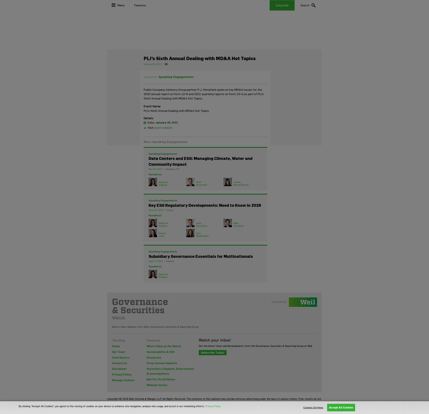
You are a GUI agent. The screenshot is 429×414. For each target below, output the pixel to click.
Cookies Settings (313, 407)
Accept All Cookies (341, 407)
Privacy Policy (213, 406)
